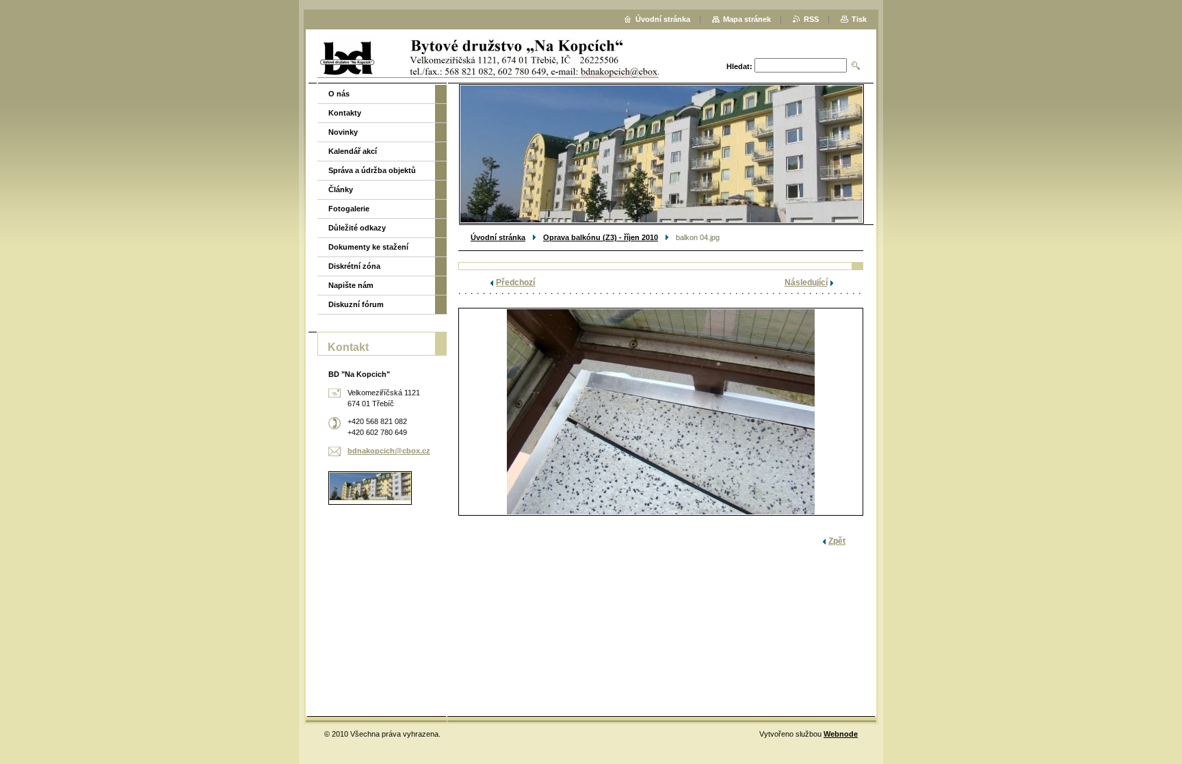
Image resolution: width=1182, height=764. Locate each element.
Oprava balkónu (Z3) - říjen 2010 (600, 237)
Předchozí (515, 282)
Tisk (859, 19)
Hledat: (739, 66)
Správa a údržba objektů (372, 170)
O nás (339, 94)
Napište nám (350, 285)
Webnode (841, 734)
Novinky (343, 132)
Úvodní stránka (498, 237)
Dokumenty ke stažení (368, 247)
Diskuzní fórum (356, 304)
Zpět (836, 541)
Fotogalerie (348, 209)
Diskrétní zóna (354, 266)
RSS (811, 19)
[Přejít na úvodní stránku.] (494, 58)
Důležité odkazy (357, 228)
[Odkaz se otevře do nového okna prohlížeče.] (660, 412)
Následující (806, 282)
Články (340, 189)
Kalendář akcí (352, 151)
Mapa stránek (747, 19)
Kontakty (344, 113)
